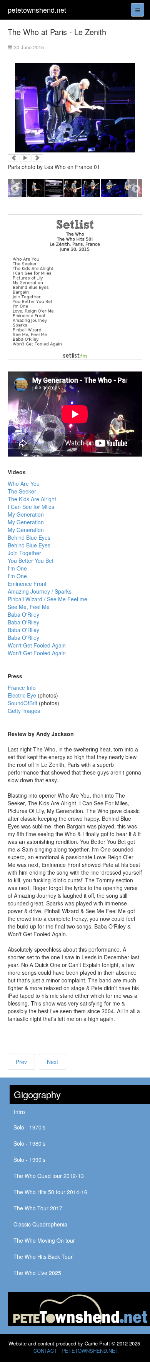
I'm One (17, 568)
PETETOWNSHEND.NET (90, 1350)
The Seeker (22, 491)
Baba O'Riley (23, 614)
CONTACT (45, 1350)
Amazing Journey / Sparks (40, 591)
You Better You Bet (30, 560)
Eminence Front (27, 583)
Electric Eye (22, 695)
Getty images (24, 710)
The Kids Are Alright (32, 499)
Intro (19, 1112)
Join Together (24, 553)
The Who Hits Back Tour (43, 1256)
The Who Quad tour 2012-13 (48, 1176)
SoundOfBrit (22, 703)
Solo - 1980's (29, 1143)
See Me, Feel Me (29, 607)
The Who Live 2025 (37, 1273)
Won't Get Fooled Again (37, 645)
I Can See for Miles (31, 506)
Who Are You (24, 483)
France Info (22, 687)
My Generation (26, 514)
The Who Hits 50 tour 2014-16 (50, 1192)
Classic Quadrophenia (40, 1224)
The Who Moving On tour (44, 1240)
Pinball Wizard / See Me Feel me (47, 599)
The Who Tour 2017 (37, 1208)
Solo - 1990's (29, 1159)
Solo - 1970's (29, 1127)
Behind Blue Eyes (29, 537)
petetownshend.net (37, 10)
